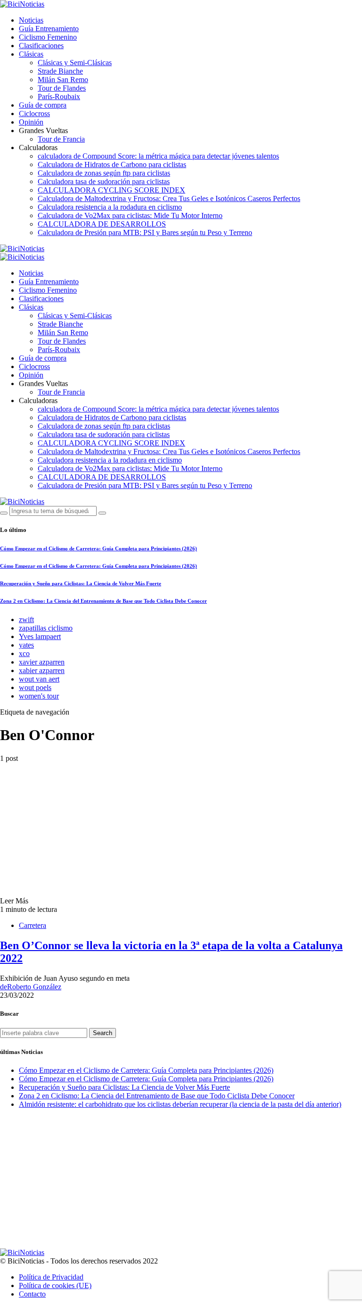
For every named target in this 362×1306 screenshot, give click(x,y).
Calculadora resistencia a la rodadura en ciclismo (110, 207)
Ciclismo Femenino (48, 37)
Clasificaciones (41, 46)
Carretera (32, 925)
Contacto (32, 1294)
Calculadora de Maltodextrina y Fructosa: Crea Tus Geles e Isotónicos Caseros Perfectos (169, 198)
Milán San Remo (63, 80)
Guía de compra (42, 105)
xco (24, 653)
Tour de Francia (61, 139)
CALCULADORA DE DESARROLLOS (102, 224)
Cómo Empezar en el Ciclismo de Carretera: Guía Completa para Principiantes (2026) (98, 548)
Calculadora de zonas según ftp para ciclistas (104, 173)
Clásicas (31, 54)
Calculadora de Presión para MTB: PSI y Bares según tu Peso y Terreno (145, 232)
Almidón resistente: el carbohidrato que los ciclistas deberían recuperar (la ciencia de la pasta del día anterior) (180, 1104)
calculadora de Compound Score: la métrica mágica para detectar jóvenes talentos (158, 156)
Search (102, 1032)
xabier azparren (42, 670)
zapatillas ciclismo (46, 628)
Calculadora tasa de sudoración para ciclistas (104, 181)
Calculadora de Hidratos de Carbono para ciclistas (112, 164)
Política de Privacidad (51, 1277)
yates (26, 645)
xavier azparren (42, 662)
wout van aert (39, 679)
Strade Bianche (60, 71)
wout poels (35, 687)
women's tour (39, 696)
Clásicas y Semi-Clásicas (75, 63)
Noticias (31, 20)
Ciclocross (34, 114)
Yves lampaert (40, 636)
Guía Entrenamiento (49, 29)
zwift (26, 619)
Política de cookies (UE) (55, 1285)
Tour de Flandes (62, 88)
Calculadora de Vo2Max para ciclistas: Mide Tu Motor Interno (130, 215)
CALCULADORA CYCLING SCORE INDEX (111, 190)
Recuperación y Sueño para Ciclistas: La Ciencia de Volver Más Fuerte (80, 583)
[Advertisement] (181, 1182)
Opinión (31, 122)
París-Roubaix (59, 97)
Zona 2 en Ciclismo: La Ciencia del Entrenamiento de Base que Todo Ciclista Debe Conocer (103, 601)
